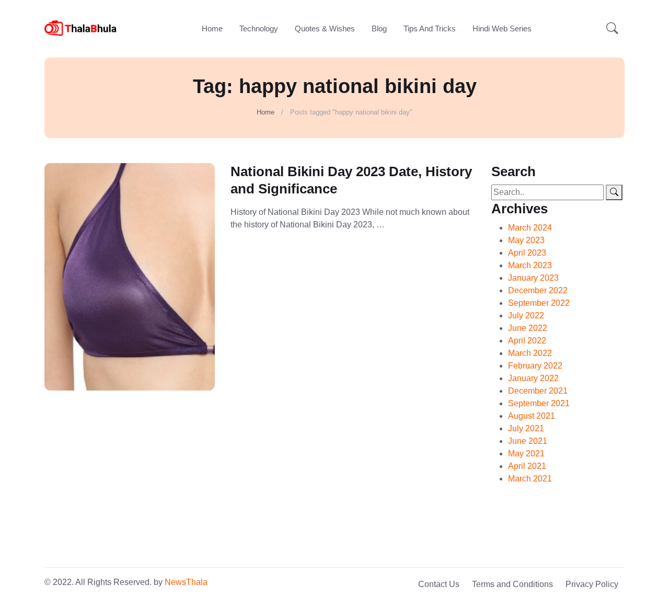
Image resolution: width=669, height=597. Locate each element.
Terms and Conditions (512, 584)
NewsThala (186, 582)
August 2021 (531, 415)
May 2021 (526, 453)
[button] (612, 29)
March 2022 (530, 353)
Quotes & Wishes (325, 28)
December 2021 (538, 390)
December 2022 (538, 290)
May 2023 (526, 240)
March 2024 (530, 227)
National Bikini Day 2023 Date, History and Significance (351, 180)
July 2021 (526, 428)
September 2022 (539, 302)
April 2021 (527, 466)
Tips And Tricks (429, 28)
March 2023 (530, 265)
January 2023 (533, 277)
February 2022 (535, 365)
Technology (258, 28)
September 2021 (539, 403)
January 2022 (533, 378)
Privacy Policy (592, 584)
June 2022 (527, 328)
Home (212, 28)
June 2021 (527, 441)
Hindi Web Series (502, 28)
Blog (379, 28)
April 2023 (527, 252)
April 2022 (527, 340)
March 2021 (530, 478)
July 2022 (526, 315)
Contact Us (438, 584)
